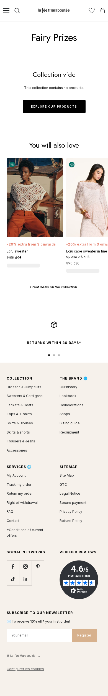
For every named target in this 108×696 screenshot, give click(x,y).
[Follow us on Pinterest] (38, 566)
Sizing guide (70, 423)
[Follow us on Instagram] (25, 566)
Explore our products (54, 106)
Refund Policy (71, 521)
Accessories (17, 450)
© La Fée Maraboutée (21, 655)
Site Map (67, 475)
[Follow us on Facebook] (13, 566)
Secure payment (73, 503)
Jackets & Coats (20, 405)
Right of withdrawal (22, 503)
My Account (16, 475)
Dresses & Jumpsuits (24, 387)
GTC (63, 484)
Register (84, 635)
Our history (68, 387)
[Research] (17, 10)
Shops (65, 414)
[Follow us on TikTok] (13, 579)
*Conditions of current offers (25, 533)
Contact (13, 521)
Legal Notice (70, 493)
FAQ (10, 511)
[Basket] (102, 10)
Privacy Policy (71, 511)
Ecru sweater (17, 251)
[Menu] (6, 10)
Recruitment (69, 432)
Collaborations (71, 405)
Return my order (20, 493)
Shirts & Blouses (20, 423)
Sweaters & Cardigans (25, 396)
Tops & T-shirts (19, 414)
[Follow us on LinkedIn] (25, 579)
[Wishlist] (91, 10)
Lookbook (68, 396)
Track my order (19, 484)
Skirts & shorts (18, 432)
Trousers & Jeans (21, 441)
